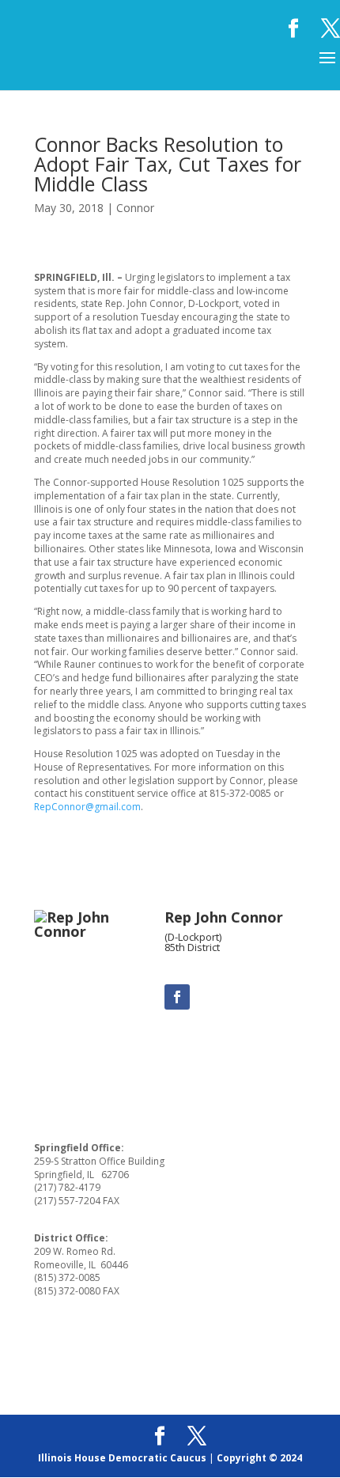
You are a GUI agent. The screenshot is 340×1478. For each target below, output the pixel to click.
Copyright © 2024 (259, 1458)
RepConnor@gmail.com (87, 806)
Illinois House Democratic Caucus (122, 1458)
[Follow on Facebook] (177, 997)
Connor (135, 207)
